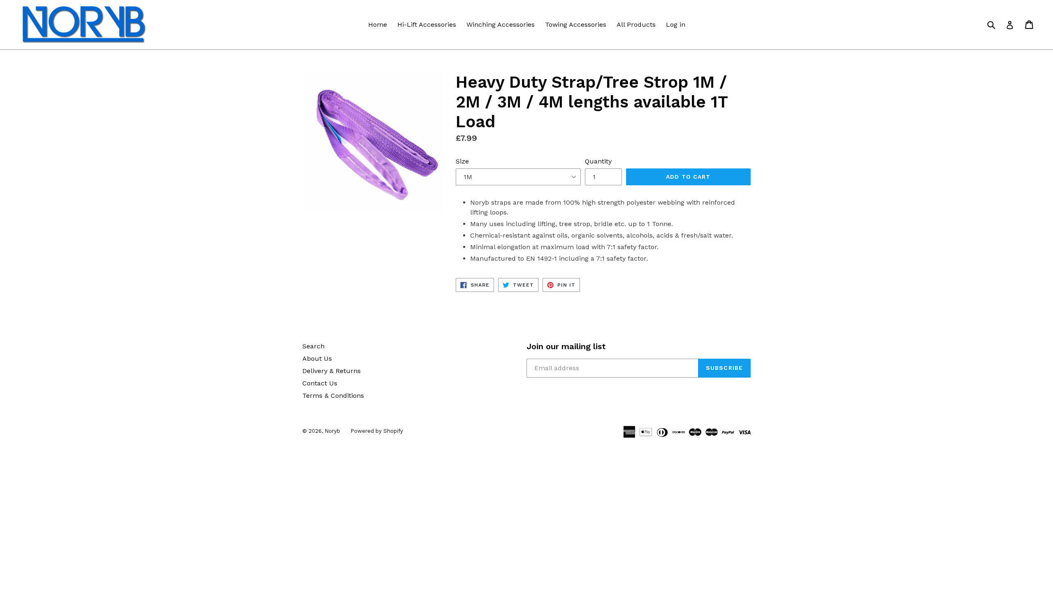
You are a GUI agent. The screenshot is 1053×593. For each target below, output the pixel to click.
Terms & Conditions (333, 395)
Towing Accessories (575, 24)
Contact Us (319, 383)
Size (462, 161)
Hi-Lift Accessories (426, 24)
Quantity (598, 161)
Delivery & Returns (331, 371)
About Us (317, 358)
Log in (675, 24)
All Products (636, 24)
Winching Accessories (500, 24)
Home (377, 24)
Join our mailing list (566, 346)
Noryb (332, 431)
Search (313, 346)
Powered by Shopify (376, 431)
